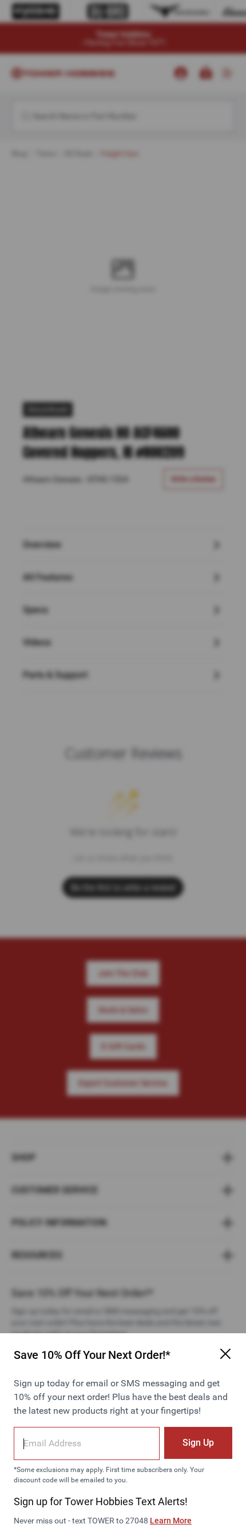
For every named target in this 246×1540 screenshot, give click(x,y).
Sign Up (198, 1442)
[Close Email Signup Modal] (225, 1354)
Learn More (171, 1520)
